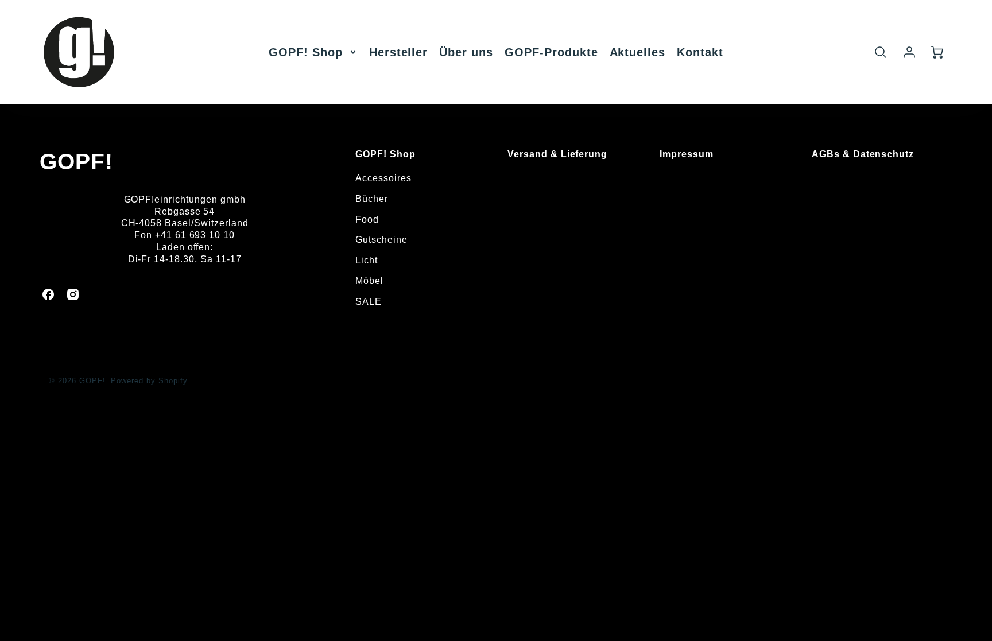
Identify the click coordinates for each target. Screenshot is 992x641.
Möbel (369, 281)
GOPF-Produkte (551, 52)
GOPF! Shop (306, 52)
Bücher (371, 199)
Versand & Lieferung (557, 154)
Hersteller (398, 52)
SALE (368, 301)
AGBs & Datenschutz (863, 154)
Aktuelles (638, 52)
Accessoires (383, 178)
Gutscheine (381, 239)
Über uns (466, 52)
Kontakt (700, 52)
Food (367, 219)
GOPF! (76, 161)
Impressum (687, 154)
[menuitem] (313, 52)
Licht (366, 260)
